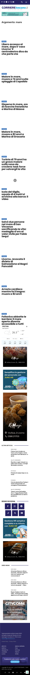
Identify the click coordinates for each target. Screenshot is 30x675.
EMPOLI (4, 648)
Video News (13, 569)
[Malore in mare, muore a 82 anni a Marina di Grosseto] (15, 120)
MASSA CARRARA (19, 646)
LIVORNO (4, 652)
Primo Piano (14, 449)
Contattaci (15, 662)
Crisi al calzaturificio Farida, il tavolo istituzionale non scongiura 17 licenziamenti (19, 483)
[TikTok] (9, 2)
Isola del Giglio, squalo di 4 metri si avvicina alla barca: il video (15, 195)
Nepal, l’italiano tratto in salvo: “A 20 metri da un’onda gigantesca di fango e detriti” (19, 593)
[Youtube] (13, 2)
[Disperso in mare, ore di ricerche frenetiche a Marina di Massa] (15, 93)
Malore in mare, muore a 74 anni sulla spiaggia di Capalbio (15, 79)
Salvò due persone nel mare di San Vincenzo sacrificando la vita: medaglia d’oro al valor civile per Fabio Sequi (14, 229)
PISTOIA (17, 650)
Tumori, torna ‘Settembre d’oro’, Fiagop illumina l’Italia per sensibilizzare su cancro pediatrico (19, 494)
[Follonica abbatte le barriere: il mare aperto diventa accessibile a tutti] (15, 305)
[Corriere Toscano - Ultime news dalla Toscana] (15, 8)
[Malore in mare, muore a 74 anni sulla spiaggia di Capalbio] (15, 65)
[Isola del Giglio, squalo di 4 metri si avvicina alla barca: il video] (15, 180)
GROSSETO (5, 650)
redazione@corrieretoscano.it (8, 638)
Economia (13, 480)
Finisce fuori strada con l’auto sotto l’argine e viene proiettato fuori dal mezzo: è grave (19, 453)
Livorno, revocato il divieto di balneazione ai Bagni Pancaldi (15, 262)
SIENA (16, 654)
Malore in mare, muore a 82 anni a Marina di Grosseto (13, 134)
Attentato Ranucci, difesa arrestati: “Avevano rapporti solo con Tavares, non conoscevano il (19, 573)
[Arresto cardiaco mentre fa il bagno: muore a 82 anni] (15, 277)
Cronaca (4, 73)
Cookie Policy (5, 641)
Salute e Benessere (16, 460)
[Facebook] (2, 2)
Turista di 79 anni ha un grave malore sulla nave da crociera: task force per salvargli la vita (14, 164)
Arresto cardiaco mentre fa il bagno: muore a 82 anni (13, 291)
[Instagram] (4, 2)
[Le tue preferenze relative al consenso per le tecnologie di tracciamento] (27, 672)
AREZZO (4, 646)
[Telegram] (6, 2)
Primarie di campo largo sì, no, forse (19, 473)
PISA (16, 648)
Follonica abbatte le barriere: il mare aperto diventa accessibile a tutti (14, 320)
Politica (4, 41)
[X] (11, 2)
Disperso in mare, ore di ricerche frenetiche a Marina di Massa (15, 107)
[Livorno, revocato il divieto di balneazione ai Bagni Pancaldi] (15, 248)
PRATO (17, 652)
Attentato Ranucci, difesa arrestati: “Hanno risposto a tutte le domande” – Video (19, 583)
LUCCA (3, 654)
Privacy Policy (12, 641)
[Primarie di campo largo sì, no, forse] (6, 473)
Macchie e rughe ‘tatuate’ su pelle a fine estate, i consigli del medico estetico (19, 463)
